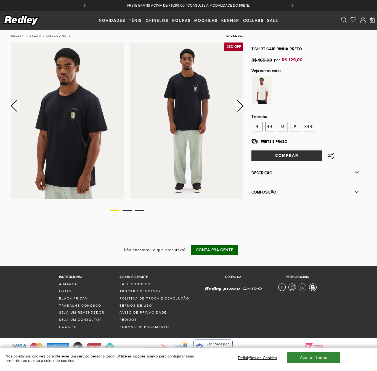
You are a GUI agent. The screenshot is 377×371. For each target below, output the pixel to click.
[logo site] (21, 25)
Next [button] (240, 106)
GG (270, 126)
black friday (73, 298)
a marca (68, 284)
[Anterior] (85, 5)
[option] (67, 121)
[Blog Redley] (313, 290)
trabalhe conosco (80, 306)
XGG (308, 126)
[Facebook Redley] (282, 290)
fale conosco (135, 284)
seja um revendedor (81, 313)
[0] (372, 31)
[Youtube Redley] (302, 290)
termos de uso (136, 306)
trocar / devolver (140, 291)
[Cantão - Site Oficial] (251, 292)
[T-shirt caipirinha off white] (261, 90)
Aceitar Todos (313, 357)
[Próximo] (292, 5)
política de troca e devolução (154, 298)
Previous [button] (13, 106)
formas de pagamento (144, 327)
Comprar (286, 155)
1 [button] (114, 210)
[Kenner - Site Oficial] (231, 289)
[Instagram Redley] (292, 290)
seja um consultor (80, 320)
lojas (65, 291)
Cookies (68, 327)
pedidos (128, 320)
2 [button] (127, 210)
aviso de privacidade (143, 313)
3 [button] (139, 210)
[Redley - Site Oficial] (213, 291)
